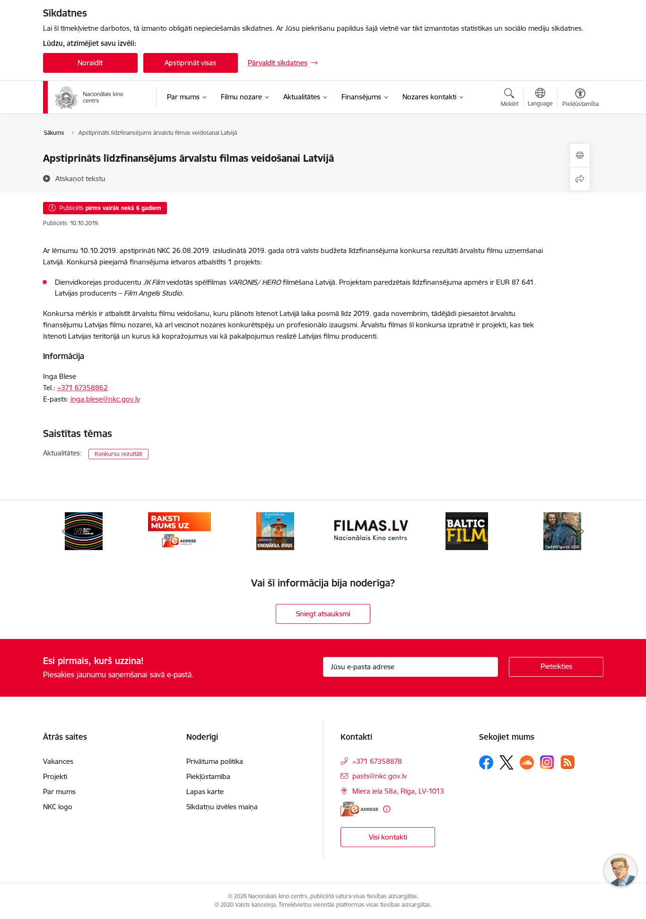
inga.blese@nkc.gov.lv (105, 398)
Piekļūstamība (208, 776)
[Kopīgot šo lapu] (580, 179)
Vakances (58, 761)
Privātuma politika (214, 761)
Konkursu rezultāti (118, 453)
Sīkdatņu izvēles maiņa (222, 806)
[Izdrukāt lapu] (580, 155)
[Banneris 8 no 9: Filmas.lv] (275, 530)
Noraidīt (90, 62)
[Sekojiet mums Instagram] (547, 762)
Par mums (59, 791)
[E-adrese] (359, 809)
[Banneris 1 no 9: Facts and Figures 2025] (467, 530)
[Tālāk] (582, 531)
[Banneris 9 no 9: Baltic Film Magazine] (370, 530)
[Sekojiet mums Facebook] (486, 762)
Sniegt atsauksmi (323, 613)
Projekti (55, 776)
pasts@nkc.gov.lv (379, 775)
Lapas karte (205, 791)
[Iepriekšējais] (65, 531)
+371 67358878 (377, 761)
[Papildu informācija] (386, 809)
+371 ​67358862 (82, 387)
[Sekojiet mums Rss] (567, 762)
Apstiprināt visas (190, 62)
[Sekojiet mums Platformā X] (506, 762)
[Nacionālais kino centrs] (99, 97)
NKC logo (57, 806)
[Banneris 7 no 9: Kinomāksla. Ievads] (179, 530)
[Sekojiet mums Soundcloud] (527, 762)
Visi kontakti (388, 836)
